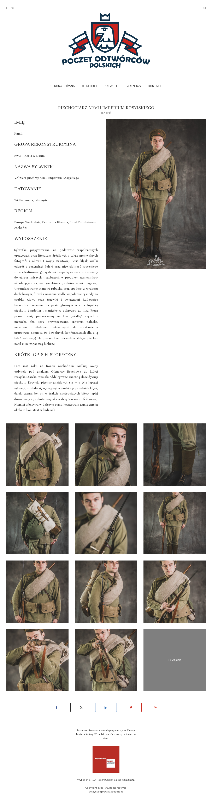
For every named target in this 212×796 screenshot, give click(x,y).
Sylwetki (111, 86)
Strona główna (63, 86)
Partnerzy (133, 86)
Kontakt (154, 86)
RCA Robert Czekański (104, 780)
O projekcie (90, 86)
